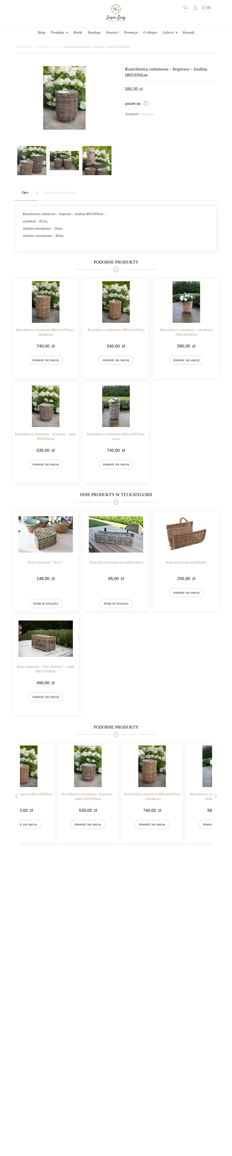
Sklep (41, 32)
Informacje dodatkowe (60, 192)
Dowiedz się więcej (45, 360)
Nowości (112, 32)
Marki (77, 32)
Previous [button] (16, 795)
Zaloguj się (195, 8)
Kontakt (188, 32)
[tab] (26, 192)
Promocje (131, 32)
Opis (25, 192)
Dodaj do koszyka (45, 603)
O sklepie (150, 32)
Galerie (168, 32)
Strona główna (23, 46)
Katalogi (94, 32)
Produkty (57, 32)
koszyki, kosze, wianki (48, 46)
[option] (31, 160)
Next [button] (215, 795)
